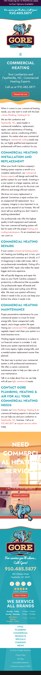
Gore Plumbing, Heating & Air (16, 115)
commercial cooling (19, 139)
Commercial (20, 633)
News (20, 646)
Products (20, 636)
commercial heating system (26, 250)
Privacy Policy (20, 655)
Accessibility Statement (21, 662)
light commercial (19, 381)
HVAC (20, 627)
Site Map (20, 659)
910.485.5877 (20, 13)
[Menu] (20, 54)
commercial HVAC (19, 327)
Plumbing (20, 630)
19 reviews (24, 591)
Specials (20, 639)
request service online (27, 423)
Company (20, 642)
